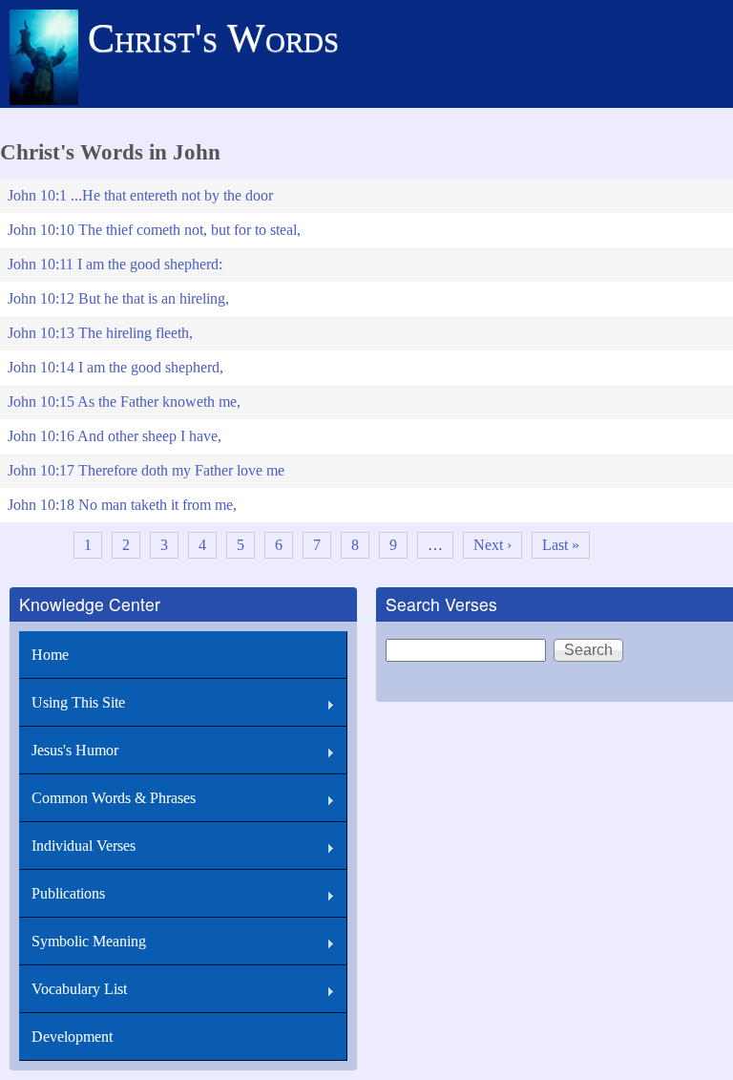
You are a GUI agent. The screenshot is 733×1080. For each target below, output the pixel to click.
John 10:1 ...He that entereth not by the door (140, 195)
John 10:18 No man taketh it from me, (122, 505)
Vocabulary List (79, 989)
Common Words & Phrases (113, 798)
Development (72, 1036)
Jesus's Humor (74, 750)
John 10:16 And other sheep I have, (114, 436)
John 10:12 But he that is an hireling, (118, 298)
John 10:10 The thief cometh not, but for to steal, (154, 230)
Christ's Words (213, 38)
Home (50, 654)
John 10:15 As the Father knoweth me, (124, 401)
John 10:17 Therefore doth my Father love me (146, 470)
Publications (68, 893)
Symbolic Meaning (88, 941)
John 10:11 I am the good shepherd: (115, 264)
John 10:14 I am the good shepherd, (115, 367)
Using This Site (78, 702)
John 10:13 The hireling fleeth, (100, 333)
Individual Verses (83, 845)
